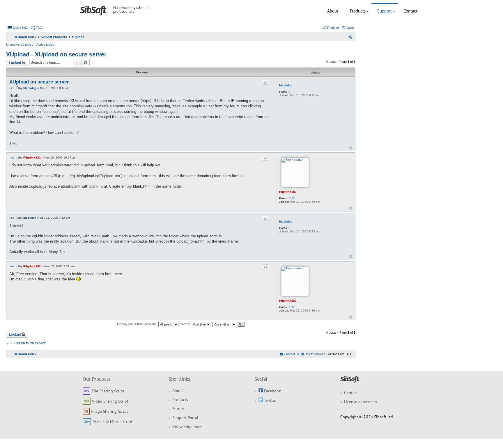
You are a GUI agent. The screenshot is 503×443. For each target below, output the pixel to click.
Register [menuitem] (333, 27)
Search (77, 62)
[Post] (17, 88)
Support (384, 11)
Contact (410, 11)
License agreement (360, 401)
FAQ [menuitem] (39, 27)
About (332, 11)
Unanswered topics (19, 44)
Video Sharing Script (110, 401)
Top (350, 148)
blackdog (285, 85)
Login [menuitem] (350, 27)
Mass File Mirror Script (112, 421)
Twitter (269, 400)
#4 (12, 266)
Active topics (45, 44)
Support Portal (185, 417)
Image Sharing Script (109, 411)
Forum (178, 408)
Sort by (185, 324)
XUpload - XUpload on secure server (56, 54)
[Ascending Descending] (224, 324)
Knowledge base (187, 426)
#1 (12, 88)
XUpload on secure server (39, 82)
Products (358, 11)
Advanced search (86, 62)
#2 (12, 157)
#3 (12, 217)
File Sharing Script (108, 391)
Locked (15, 62)
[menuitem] (350, 37)
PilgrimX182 (288, 191)
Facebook (272, 391)
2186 (291, 198)
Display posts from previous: (137, 324)
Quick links (21, 27)
